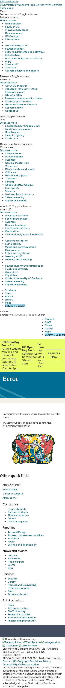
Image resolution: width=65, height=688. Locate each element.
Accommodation (17, 594)
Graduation (12, 231)
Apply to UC (10, 497)
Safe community (14, 197)
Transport (11, 178)
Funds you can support (18, 129)
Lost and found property (19, 194)
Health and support (16, 175)
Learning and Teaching (18, 259)
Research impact (15, 91)
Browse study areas (16, 29)
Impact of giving (14, 135)
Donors (12, 518)
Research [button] (5, 76)
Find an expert (16, 561)
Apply (8, 61)
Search (4, 314)
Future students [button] (9, 14)
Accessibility (10, 664)
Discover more (8, 82)
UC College (11, 36)
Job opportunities (18, 608)
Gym (10, 591)
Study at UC (12, 26)
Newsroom (14, 558)
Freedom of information (22, 617)
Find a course (8, 20)
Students (10, 290)
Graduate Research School (21, 104)
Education (14, 538)
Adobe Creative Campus (19, 184)
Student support (14, 48)
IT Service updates (19, 588)
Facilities (10, 159)
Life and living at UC (17, 45)
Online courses (14, 33)
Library (9, 299)
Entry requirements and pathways (25, 51)
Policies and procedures (22, 620)
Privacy (47, 661)
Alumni (9, 296)
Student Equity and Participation (24, 265)
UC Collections (14, 156)
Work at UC (11, 272)
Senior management (17, 218)
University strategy (16, 215)
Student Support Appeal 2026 (22, 125)
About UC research (16, 85)
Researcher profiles (19, 614)
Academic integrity (16, 240)
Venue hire (11, 166)
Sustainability (13, 243)
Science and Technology (22, 544)
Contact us (11, 110)
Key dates (11, 275)
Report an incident (16, 200)
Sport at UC (12, 187)
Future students (17, 508)
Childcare (10, 172)
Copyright (23, 661)
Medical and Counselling (22, 584)
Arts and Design (17, 532)
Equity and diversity (16, 268)
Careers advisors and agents (22, 70)
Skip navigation (9, 1)
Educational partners (17, 228)
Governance (12, 250)
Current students (13, 493)
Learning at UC (14, 256)
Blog (10, 567)
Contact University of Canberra (23, 278)
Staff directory (17, 611)
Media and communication (20, 246)
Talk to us (11, 67)
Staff (8, 293)
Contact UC (10, 661)
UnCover (13, 555)
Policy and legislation (17, 253)
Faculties (10, 221)
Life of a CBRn (13, 95)
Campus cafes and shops (19, 169)
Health (11, 541)
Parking (9, 181)
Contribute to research (18, 101)
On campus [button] (6, 144)
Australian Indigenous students (23, 58)
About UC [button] (6, 206)
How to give (12, 132)
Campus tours (13, 153)
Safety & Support (15, 305)
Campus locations (15, 224)
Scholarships (12, 54)
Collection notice (28, 664)
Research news (14, 107)
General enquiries (18, 521)
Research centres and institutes (24, 98)
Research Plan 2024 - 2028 (21, 88)
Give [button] (2, 116)
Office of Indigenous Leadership (24, 234)
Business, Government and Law (26, 535)
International (12, 39)
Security (10, 191)
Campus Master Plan (17, 162)
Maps (8, 302)
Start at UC (12, 64)
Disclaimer (36, 661)
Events (11, 564)
